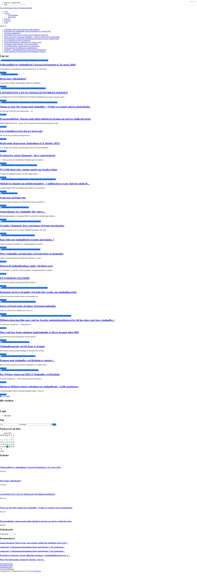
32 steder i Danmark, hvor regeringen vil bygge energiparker (32, 225)
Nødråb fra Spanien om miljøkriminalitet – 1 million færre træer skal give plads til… (45, 183)
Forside (6, 11)
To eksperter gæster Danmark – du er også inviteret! (21, 44)
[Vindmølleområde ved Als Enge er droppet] (14, 342)
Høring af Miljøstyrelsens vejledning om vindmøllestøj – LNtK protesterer (39, 386)
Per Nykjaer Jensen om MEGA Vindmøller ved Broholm (30, 374)
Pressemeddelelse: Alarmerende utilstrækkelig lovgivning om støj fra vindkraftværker (31, 39)
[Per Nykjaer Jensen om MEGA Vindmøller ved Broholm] (19, 370)
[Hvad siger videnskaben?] (9, 74)
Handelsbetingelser (6, 567)
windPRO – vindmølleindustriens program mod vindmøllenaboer (25, 50)
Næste (8, 396)
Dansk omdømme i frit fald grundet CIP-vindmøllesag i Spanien (24, 51)
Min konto (7, 415)
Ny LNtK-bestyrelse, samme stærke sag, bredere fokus (22, 46)
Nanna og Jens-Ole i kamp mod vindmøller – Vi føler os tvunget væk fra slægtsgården (32, 37)
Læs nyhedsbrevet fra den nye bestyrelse (17, 40)
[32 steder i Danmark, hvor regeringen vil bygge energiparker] (20, 221)
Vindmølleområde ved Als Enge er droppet (22, 346)
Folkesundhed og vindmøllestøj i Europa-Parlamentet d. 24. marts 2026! (27, 31)
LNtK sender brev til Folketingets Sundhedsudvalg (20, 48)
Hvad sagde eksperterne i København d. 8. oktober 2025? (22, 42)
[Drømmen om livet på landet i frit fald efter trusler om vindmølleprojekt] (24, 288)
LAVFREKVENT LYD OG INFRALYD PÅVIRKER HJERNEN (26, 35)
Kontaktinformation (6, 564)
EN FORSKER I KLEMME (15, 278)
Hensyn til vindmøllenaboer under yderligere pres (26, 266)
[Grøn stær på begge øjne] (9, 193)
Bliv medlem (7, 19)
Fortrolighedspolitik (6, 565)
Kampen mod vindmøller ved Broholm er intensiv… (27, 360)
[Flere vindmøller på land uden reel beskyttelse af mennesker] (20, 249)
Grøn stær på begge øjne (13, 197)
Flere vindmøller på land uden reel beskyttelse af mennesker (32, 253)
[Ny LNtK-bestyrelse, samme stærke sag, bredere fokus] (18, 165)
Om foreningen (13, 15)
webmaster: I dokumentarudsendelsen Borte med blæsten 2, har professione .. (32, 547)
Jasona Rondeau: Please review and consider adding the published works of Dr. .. (34, 543)
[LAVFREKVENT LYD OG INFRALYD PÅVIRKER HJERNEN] (23, 88)
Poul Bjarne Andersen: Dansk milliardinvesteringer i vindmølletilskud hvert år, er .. (35, 555)
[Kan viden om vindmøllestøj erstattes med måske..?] (17, 235)
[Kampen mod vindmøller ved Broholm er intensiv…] (18, 356)
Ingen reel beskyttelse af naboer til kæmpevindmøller (28, 306)
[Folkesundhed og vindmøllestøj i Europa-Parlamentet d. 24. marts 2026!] (24, 60)
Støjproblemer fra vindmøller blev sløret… (22, 211)
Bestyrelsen (12, 17)
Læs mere (3, 72)
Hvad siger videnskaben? (12, 33)
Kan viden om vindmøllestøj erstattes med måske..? (27, 239)
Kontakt (6, 22)
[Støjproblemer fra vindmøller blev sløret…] (14, 207)
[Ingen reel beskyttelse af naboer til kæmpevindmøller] (18, 302)
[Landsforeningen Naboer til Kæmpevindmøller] (98, 8)
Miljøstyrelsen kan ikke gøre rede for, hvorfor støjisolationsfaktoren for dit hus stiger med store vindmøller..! (57, 320)
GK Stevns (37, 571)
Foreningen (7, 13)
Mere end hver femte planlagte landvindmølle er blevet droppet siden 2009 (39, 332)
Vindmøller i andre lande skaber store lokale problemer (22, 29)
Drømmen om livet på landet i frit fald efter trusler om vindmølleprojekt (38, 292)
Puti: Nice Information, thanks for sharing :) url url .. (22, 560)
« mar (2, 451)
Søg (54, 424)
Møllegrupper (7, 21)
